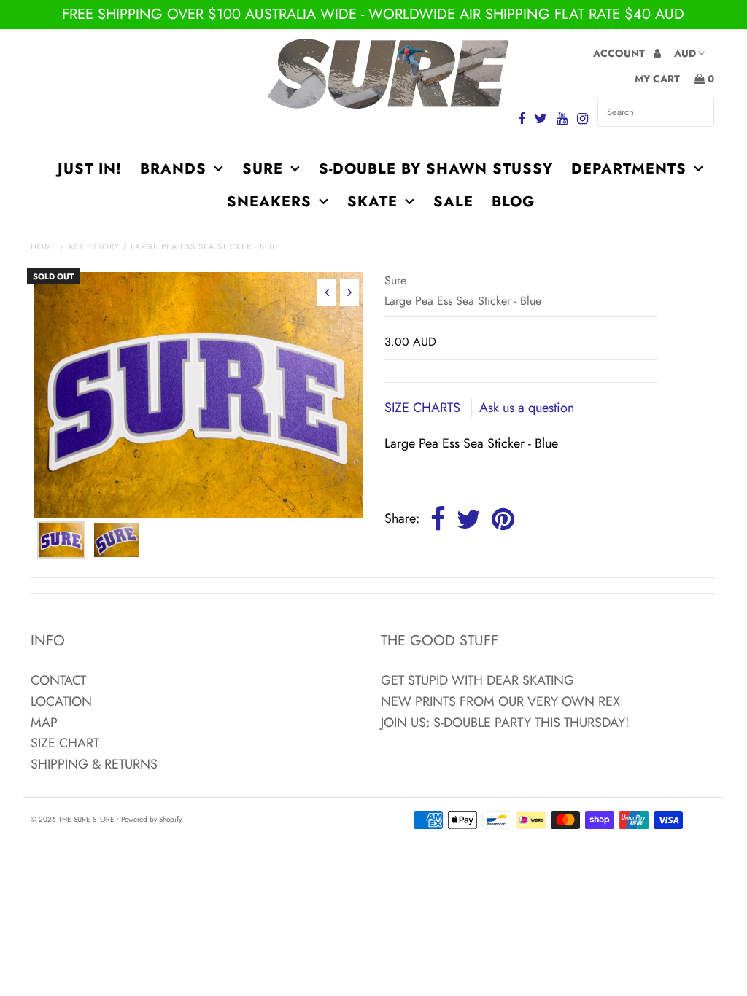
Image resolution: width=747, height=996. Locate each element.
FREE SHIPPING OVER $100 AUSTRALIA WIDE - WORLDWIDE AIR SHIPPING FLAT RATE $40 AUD (373, 14)
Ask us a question (526, 407)
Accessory (94, 246)
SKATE (372, 201)
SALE (453, 201)
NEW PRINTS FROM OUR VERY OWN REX (500, 701)
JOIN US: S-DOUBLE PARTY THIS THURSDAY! (505, 722)
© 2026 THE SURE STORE (73, 819)
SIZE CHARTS (424, 407)
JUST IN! (90, 168)
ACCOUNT (620, 53)
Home (44, 246)
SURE (262, 168)
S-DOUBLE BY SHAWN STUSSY (436, 168)
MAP (44, 722)
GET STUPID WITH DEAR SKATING (477, 680)
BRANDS (173, 168)
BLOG (513, 201)
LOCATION (61, 701)
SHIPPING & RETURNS (94, 764)
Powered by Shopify (151, 819)
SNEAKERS (269, 201)
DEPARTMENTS (628, 168)
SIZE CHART (65, 743)
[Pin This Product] (503, 520)
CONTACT (58, 680)
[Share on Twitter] (469, 520)
